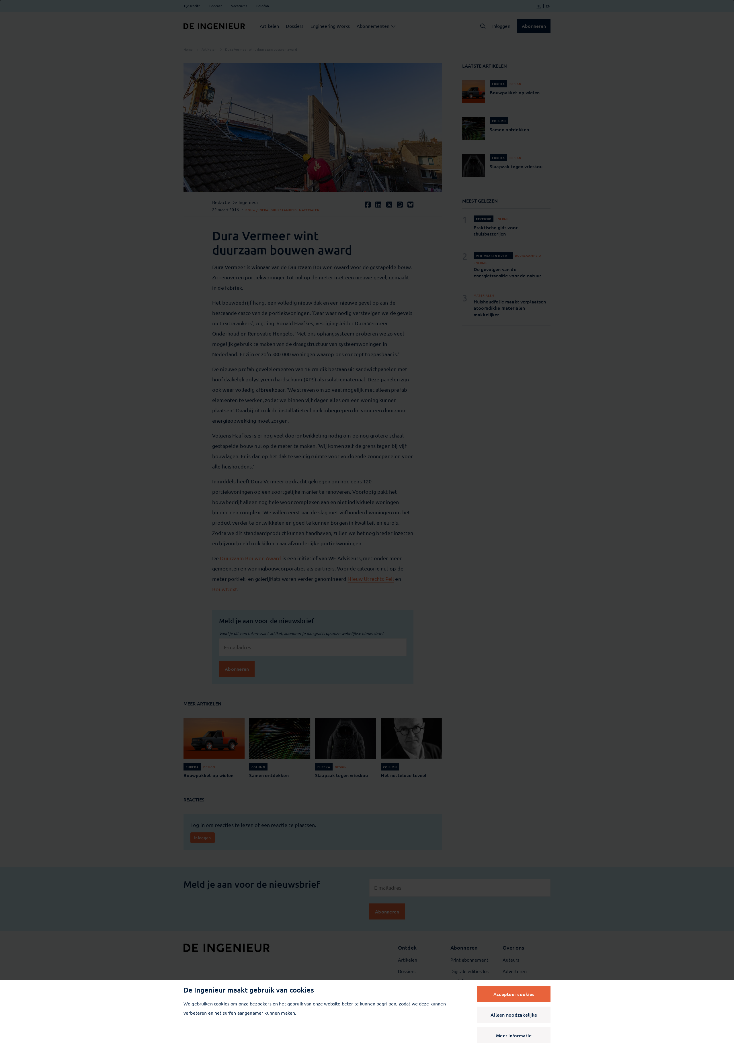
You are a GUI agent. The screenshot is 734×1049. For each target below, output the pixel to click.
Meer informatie (514, 1035)
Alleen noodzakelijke (514, 1014)
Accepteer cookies (513, 994)
